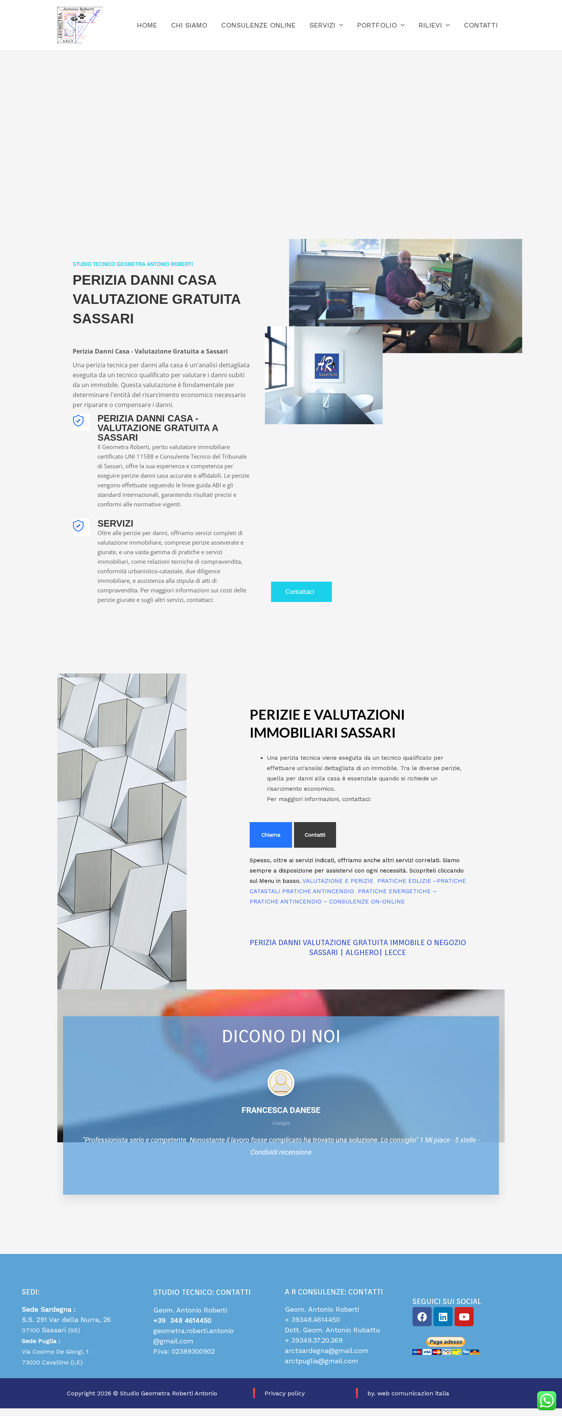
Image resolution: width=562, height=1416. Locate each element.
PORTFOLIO (377, 25)
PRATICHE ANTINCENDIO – (289, 901)
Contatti (315, 835)
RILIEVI (430, 25)
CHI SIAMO (189, 25)
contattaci (299, 591)
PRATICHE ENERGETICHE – (397, 891)
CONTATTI (481, 25)
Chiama (271, 835)
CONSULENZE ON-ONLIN (365, 901)
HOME (147, 25)
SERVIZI (322, 25)
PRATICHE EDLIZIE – (407, 880)
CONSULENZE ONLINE (258, 25)
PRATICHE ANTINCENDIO (320, 891)
